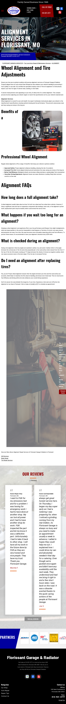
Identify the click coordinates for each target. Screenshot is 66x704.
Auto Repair (5, 690)
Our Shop (4, 688)
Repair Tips (5, 693)
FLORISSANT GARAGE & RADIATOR (12, 63)
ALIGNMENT (55, 63)
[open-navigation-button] (2, 10)
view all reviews (33, 619)
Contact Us (5, 696)
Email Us (62, 700)
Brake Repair (4, 458)
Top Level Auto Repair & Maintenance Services (37, 63)
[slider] (33, 478)
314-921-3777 (46, 13)
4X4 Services (5, 456)
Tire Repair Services (7, 460)
